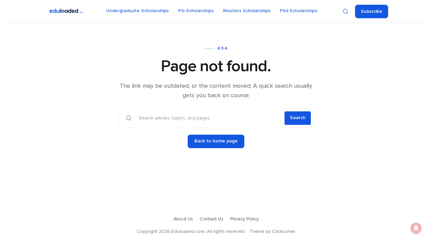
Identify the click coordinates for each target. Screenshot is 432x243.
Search (297, 117)
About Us (183, 219)
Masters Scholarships (246, 10)
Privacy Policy (244, 219)
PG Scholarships (196, 10)
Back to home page (216, 141)
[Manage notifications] (416, 228)
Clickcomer (283, 231)
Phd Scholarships (298, 10)
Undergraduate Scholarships (137, 10)
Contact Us (211, 219)
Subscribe (371, 11)
